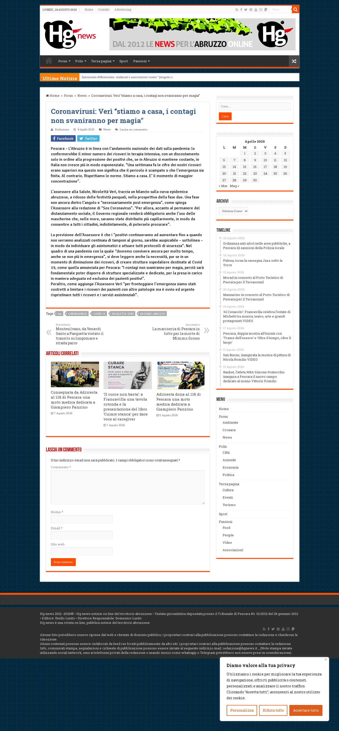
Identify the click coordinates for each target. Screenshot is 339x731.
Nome (57, 512)
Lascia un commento (133, 129)
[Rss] (237, 10)
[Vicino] (326, 659)
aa (60, 314)
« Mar (223, 186)
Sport (123, 61)
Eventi (228, 497)
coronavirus (77, 314)
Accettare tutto (306, 710)
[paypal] (266, 10)
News (82, 95)
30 (255, 180)
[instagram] (261, 10)
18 (275, 166)
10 (265, 160)
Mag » (234, 186)
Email (56, 528)
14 (234, 166)
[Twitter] (246, 10)
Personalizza (242, 710)
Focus (62, 61)
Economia (230, 467)
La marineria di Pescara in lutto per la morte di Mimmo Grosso (176, 332)
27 (224, 180)
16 (255, 166)
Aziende (229, 460)
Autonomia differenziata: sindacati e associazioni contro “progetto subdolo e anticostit (139, 77)
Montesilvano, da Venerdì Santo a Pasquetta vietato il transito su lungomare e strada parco (80, 334)
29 (245, 180)
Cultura (228, 490)
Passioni (140, 61)
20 (224, 173)
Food (226, 527)
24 (265, 173)
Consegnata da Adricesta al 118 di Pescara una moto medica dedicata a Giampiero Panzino (74, 400)
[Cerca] (295, 9)
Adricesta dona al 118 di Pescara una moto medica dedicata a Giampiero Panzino (178, 402)
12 (285, 160)
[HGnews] (70, 33)
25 (275, 173)
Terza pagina (101, 61)
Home (89, 9)
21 (234, 173)
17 (265, 166)
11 (275, 160)
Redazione (62, 129)
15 (244, 166)
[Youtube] (256, 10)
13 (224, 166)
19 (285, 166)
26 (285, 173)
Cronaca (229, 430)
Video (227, 542)
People (228, 535)
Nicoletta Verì (123, 314)
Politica (228, 475)
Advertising (122, 9)
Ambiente (230, 422)
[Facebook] (241, 10)
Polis (79, 61)
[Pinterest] (251, 10)
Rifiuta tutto (273, 710)
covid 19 (99, 314)
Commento (61, 467)
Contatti (103, 9)
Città (226, 452)
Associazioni (233, 550)
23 (255, 173)
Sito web (58, 544)
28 (234, 180)
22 (244, 173)
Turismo (229, 505)
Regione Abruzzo (152, 314)
